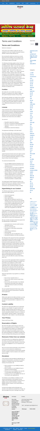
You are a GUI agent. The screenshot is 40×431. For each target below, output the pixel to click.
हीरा (30, 192)
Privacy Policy (20, 429)
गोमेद (31, 96)
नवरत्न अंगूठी (32, 122)
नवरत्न (23, 3)
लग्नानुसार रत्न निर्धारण (33, 170)
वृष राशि (31, 179)
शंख (30, 181)
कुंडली (31, 89)
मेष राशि (31, 148)
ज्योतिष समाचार (32, 104)
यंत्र (30, 155)
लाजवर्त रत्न (35, 227)
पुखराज (31, 129)
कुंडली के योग (32, 91)
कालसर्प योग (32, 87)
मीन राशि (31, 146)
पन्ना (30, 126)
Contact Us (21, 428)
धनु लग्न (31, 113)
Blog (6, 3)
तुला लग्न (31, 107)
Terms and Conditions (31, 428)
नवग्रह (31, 118)
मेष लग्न (31, 150)
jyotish (33, 205)
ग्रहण (31, 98)
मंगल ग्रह (31, 139)
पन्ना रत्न (32, 216)
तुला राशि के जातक (35, 213)
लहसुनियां (31, 172)
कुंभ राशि (31, 93)
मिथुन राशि (31, 144)
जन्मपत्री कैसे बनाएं (11, 3)
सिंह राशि (31, 186)
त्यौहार (31, 109)
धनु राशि (31, 111)
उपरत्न (31, 78)
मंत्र (30, 140)
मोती (30, 151)
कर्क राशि (31, 83)
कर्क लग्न (31, 85)
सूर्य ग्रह (31, 190)
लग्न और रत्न (32, 166)
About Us (17, 428)
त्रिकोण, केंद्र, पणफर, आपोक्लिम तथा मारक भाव (33, 57)
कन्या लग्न (31, 82)
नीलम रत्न (37, 215)
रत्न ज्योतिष (32, 159)
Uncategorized (33, 76)
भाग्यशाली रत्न (32, 135)
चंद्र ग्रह (31, 100)
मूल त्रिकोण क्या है (33, 54)
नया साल (31, 116)
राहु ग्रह (31, 161)
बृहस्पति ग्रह (32, 133)
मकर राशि (31, 137)
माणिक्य (31, 142)
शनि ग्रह (31, 183)
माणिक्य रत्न (34, 221)
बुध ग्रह (31, 131)
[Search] (36, 44)
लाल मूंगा (31, 173)
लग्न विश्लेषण (32, 168)
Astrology (32, 74)
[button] (37, 3)
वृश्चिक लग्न (32, 177)
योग (30, 157)
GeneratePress (7, 429)
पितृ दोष (31, 127)
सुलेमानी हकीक (32, 188)
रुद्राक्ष (31, 162)
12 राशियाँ (27, 3)
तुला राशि (31, 105)
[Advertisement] (20, 16)
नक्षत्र (31, 115)
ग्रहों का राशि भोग (33, 63)
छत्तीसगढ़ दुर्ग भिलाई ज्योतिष (33, 210)
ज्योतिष (31, 102)
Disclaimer (15, 429)
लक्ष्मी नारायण (18, 3)
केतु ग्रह (31, 94)
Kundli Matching (32, 3)
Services (25, 428)
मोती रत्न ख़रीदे (32, 153)
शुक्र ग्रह (31, 184)
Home (3, 3)
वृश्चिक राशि (32, 175)
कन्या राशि (31, 80)
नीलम (31, 124)
